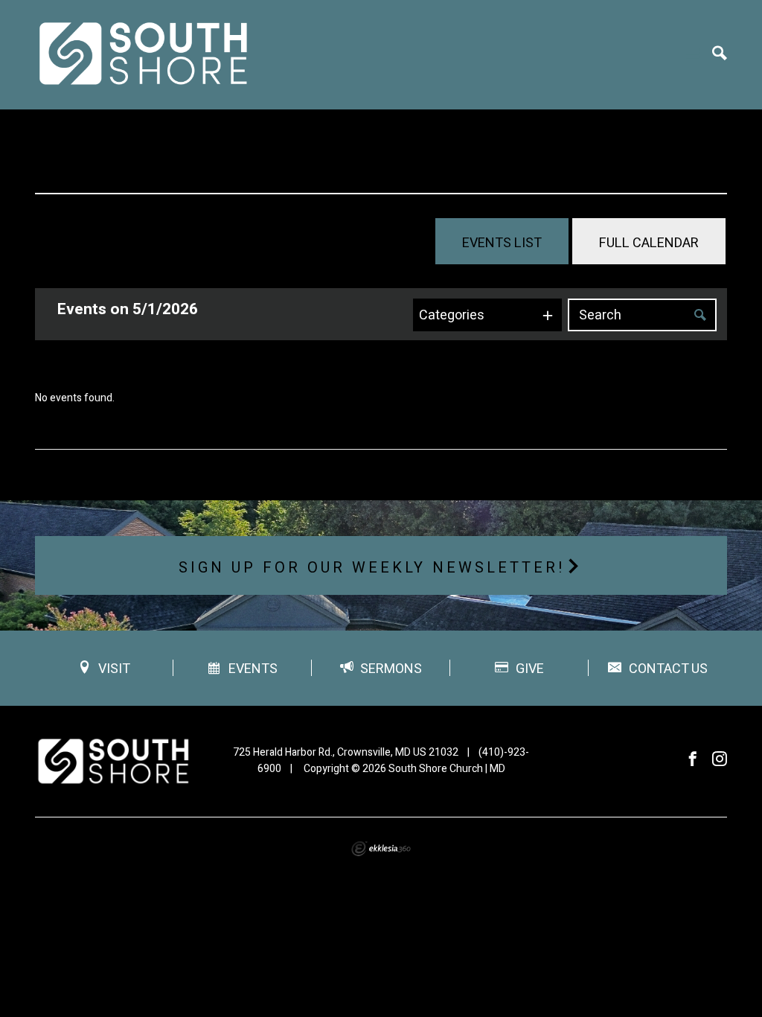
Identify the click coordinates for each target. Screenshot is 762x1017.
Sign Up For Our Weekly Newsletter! (372, 567)
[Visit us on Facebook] (692, 759)
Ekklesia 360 (381, 848)
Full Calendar (649, 243)
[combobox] (487, 315)
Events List (502, 243)
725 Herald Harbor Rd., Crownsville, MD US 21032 (345, 752)
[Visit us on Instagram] (719, 759)
